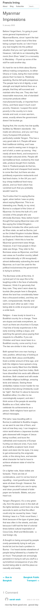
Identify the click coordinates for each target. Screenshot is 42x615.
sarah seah (15, 599)
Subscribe (20, 6)
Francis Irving (11, 2)
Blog (11, 6)
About (5, 6)
